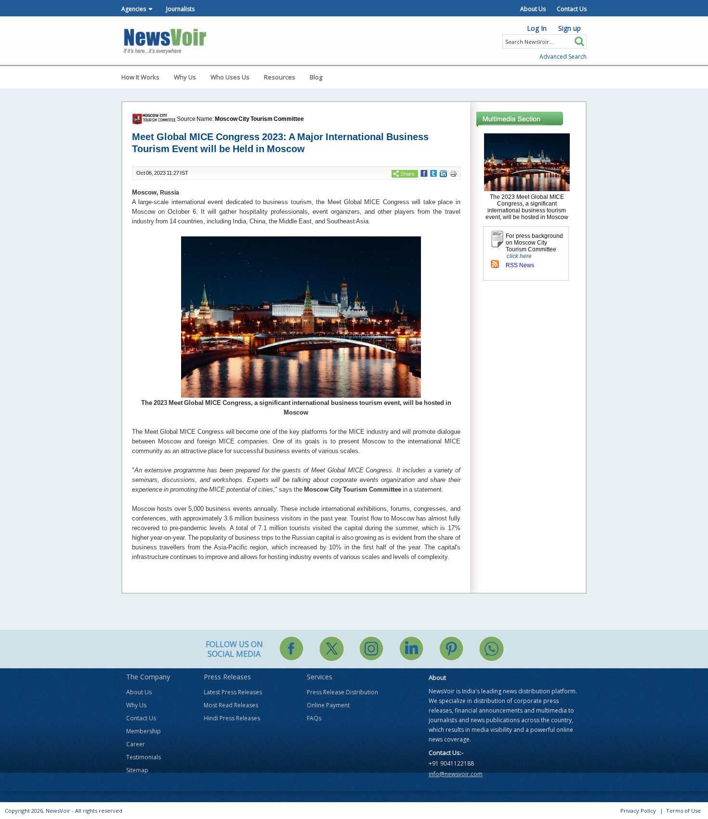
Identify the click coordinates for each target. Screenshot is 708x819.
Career (135, 744)
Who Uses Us (229, 77)
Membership (143, 731)
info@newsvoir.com (456, 774)
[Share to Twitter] (433, 172)
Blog (316, 77)
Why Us (185, 77)
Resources (279, 77)
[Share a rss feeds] (495, 263)
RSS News (520, 265)
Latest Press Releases (233, 692)
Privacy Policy (638, 810)
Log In (537, 28)
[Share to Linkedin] (443, 173)
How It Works (140, 77)
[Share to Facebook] (424, 172)
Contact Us (572, 9)
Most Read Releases (231, 705)
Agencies (133, 9)
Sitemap (137, 770)
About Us (533, 9)
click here (519, 256)
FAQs (314, 718)
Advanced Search (563, 56)
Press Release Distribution (342, 692)
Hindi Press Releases (232, 718)
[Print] (453, 173)
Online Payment (328, 705)
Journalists (180, 9)
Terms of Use (683, 810)
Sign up (569, 28)
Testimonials (143, 757)
